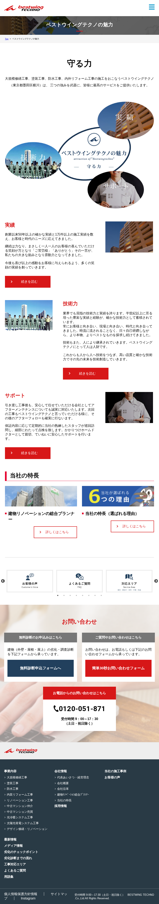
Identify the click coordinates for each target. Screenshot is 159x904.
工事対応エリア (15, 864)
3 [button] (70, 595)
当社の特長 (64, 800)
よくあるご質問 (15, 870)
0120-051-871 (82, 708)
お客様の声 (112, 777)
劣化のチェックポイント (21, 852)
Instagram (28, 898)
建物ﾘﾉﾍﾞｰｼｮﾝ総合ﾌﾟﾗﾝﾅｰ (73, 794)
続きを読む (29, 281)
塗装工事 (12, 783)
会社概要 (63, 783)
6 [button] (89, 595)
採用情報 (60, 806)
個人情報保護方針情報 (20, 894)
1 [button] (58, 595)
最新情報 (10, 839)
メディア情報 (13, 845)
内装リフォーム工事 (20, 794)
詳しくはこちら (57, 532)
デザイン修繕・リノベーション (27, 829)
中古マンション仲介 (20, 806)
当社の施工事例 (115, 771)
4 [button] (76, 595)
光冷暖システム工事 (20, 817)
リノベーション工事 (20, 800)
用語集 (8, 876)
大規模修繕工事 (17, 777)
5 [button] (83, 595)
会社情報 (60, 771)
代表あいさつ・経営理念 (73, 777)
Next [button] (156, 581)
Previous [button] (3, 581)
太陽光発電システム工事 (23, 823)
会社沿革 (63, 788)
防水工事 (12, 788)
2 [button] (64, 595)
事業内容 (10, 771)
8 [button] (101, 595)
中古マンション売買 (20, 811)
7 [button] (95, 595)
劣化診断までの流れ (18, 858)
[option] (30, 581)
